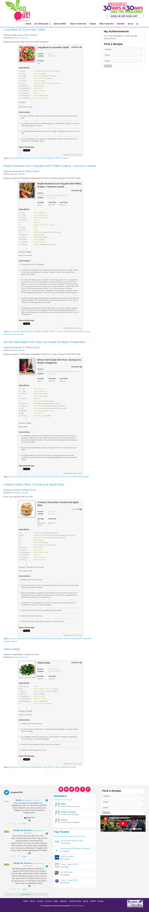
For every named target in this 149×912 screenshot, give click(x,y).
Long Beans (38, 71)
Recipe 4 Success (20, 38)
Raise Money (60, 24)
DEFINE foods (66, 872)
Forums (48, 901)
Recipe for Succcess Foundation (39, 158)
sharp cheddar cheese (42, 691)
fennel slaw (30, 639)
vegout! (65, 158)
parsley (36, 694)
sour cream (38, 550)
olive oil (36, 95)
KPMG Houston (67, 856)
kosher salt (38, 542)
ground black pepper (42, 545)
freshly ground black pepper (44, 225)
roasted (66, 331)
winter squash (17, 334)
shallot (36, 237)
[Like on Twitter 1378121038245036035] (19, 823)
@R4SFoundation (38, 830)
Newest (57, 800)
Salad (50, 54)
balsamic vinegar (40, 699)
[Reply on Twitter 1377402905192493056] (11, 856)
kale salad (22, 477)
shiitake (51, 767)
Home (28, 24)
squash (80, 331)
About (32, 901)
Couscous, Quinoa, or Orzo (44, 83)
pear (67, 477)
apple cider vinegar (41, 218)
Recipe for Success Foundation (49, 639)
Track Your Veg (75, 901)
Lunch (47, 195)
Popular (70, 800)
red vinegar (38, 88)
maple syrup (43, 477)
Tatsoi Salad (11, 649)
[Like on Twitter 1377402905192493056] (19, 856)
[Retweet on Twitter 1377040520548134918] (15, 889)
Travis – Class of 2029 (69, 880)
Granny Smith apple (41, 538)
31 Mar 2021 (27, 833)
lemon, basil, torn (40, 98)
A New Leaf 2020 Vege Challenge (75, 849)
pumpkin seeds (39, 416)
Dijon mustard (39, 91)
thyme (36, 239)
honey (36, 93)
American (52, 56)
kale (35, 403)
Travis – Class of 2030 (69, 864)
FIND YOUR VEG (106, 24)
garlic (36, 86)
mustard (58, 331)
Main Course (56, 195)
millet (36, 227)
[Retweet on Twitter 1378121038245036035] (15, 823)
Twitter (24, 823)
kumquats (37, 413)
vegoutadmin (19, 174)
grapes (36, 235)
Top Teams (61, 831)
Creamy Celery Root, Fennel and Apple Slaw (33, 484)
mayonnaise (38, 547)
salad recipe (69, 639)
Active (63, 800)
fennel (21, 639)
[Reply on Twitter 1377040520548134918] (11, 889)
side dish (78, 639)
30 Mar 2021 (28, 866)
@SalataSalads (27, 800)
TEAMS (92, 24)
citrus (10, 477)
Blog (130, 24)
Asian (58, 671)
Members (60, 796)
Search (85, 901)
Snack (76, 371)
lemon (36, 74)
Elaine (63, 804)
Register (63, 901)
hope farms (19, 158)
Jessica (64, 820)
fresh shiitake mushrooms (43, 689)
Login (55, 901)
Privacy (101, 901)
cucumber (38, 76)
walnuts (37, 244)
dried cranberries (40, 560)
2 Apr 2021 (36, 800)
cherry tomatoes (40, 78)
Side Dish (64, 195)
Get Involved (41, 24)
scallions (37, 81)
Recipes (121, 24)
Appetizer (41, 195)
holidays (44, 331)
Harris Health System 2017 (71, 841)
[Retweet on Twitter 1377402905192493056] (15, 856)
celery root (38, 533)
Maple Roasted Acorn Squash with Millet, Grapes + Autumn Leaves (49, 165)
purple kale (38, 406)
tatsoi (36, 686)
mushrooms (25, 767)
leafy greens (13, 767)
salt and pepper (39, 704)
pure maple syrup (40, 215)
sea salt (36, 222)
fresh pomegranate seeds (43, 411)
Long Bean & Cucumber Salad (24, 29)
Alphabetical (80, 836)
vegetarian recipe (68, 767)
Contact (40, 901)
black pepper (39, 401)
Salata (18, 800)
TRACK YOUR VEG (78, 24)
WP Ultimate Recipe (76, 154)
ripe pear (37, 408)
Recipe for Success (23, 830)
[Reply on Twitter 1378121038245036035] (11, 823)
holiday (37, 331)
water (36, 230)
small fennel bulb (40, 535)
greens (30, 331)
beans (11, 158)
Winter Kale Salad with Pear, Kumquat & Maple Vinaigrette (44, 342)
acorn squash (39, 232)
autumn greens (40, 242)
